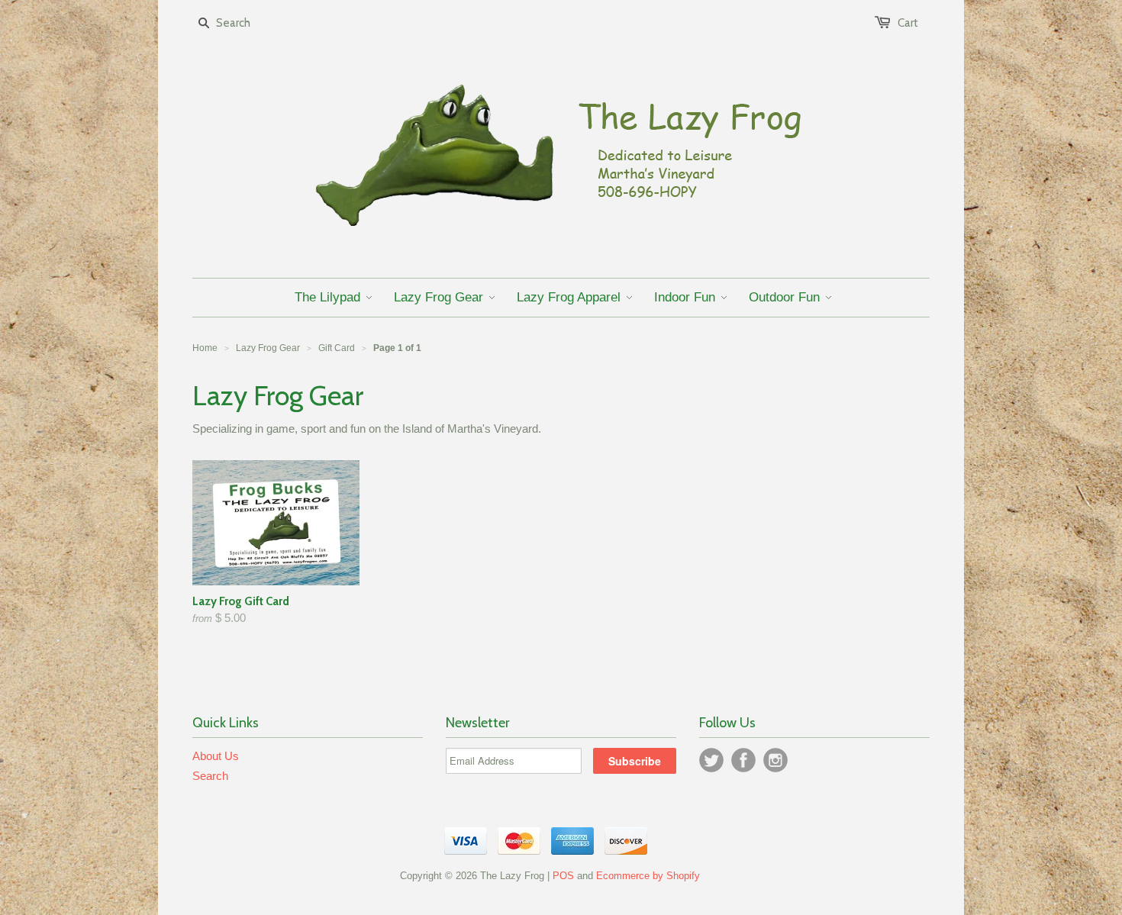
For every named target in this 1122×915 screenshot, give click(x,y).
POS (563, 875)
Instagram (775, 760)
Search (210, 775)
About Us (215, 755)
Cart (908, 23)
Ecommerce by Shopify (648, 875)
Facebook (743, 760)
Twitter (711, 760)
